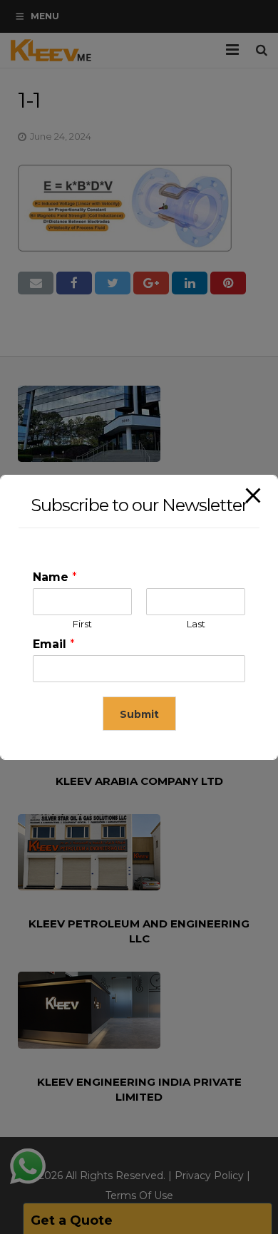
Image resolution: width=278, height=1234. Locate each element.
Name (55, 577)
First (82, 623)
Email (54, 644)
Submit (139, 714)
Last (196, 623)
